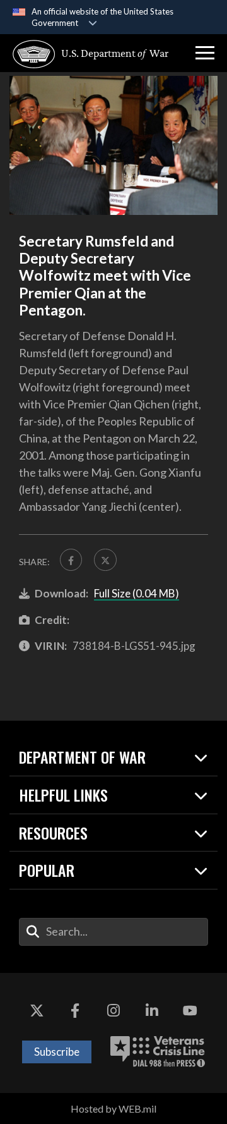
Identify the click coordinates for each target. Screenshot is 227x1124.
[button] (204, 53)
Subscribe (56, 1051)
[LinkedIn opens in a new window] (152, 1011)
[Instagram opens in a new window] (113, 1011)
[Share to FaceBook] (71, 560)
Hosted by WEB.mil (113, 1109)
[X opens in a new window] (36, 1011)
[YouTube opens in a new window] (190, 1011)
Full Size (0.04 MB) (136, 593)
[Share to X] (105, 560)
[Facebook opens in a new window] (75, 1011)
